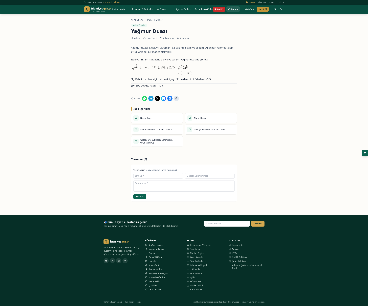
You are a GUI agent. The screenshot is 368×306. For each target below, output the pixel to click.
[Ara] (275, 9)
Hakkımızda (261, 2)
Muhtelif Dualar (154, 19)
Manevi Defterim (157, 277)
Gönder (139, 196)
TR (278, 2)
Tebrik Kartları (155, 289)
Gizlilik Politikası (239, 257)
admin (137, 38)
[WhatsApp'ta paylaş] (144, 98)
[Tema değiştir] (281, 9)
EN (283, 2)
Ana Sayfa (138, 19)
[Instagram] (118, 260)
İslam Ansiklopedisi (199, 265)
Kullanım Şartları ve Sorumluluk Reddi (247, 266)
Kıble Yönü (154, 265)
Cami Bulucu (196, 289)
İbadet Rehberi (156, 269)
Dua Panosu (196, 273)
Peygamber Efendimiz (200, 245)
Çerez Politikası (239, 261)
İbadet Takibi (196, 285)
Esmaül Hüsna (155, 257)
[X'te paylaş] (157, 98)
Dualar (152, 253)
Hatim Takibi (155, 281)
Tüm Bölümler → (198, 261)
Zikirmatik (195, 269)
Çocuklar (153, 285)
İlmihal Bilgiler (197, 253)
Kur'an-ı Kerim (156, 245)
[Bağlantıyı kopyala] (176, 98)
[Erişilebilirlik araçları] (365, 153)
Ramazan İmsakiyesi (158, 273)
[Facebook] (106, 260)
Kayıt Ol (263, 9)
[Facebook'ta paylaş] (169, 98)
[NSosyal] (125, 260)
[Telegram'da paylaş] (151, 98)
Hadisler (153, 261)
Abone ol (257, 223)
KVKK (234, 253)
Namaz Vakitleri (156, 249)
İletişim (271, 2)
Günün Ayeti (196, 281)
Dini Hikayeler (197, 257)
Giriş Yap (249, 9)
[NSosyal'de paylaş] (163, 98)
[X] (112, 260)
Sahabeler (195, 249)
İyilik (192, 277)
